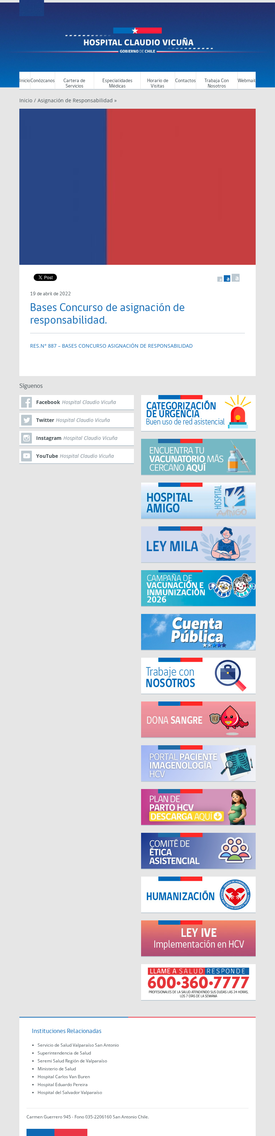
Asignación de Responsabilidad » (77, 100)
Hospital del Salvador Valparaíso (70, 1092)
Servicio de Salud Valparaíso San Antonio (78, 1045)
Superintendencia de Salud (64, 1053)
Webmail (247, 81)
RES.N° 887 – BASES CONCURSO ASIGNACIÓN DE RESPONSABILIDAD (111, 345)
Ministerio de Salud (57, 1069)
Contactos (185, 81)
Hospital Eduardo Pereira (63, 1084)
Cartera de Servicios (74, 83)
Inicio (24, 81)
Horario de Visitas (157, 83)
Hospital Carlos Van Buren (64, 1077)
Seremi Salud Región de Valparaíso (72, 1061)
